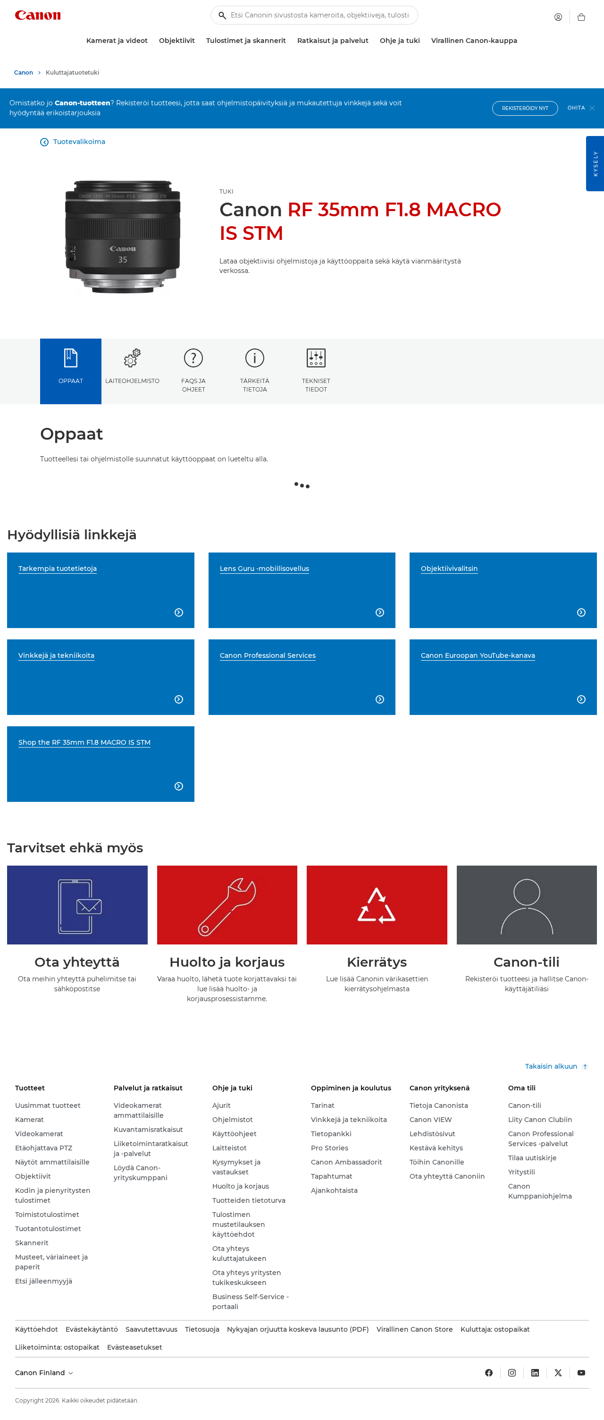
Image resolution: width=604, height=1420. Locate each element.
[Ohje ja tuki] (424, 41)
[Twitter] (558, 1373)
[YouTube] (581, 1373)
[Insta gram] (512, 1373)
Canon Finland (41, 1373)
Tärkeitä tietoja (254, 384)
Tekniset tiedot (316, 384)
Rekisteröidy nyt (525, 108)
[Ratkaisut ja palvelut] (372, 41)
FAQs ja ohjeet (193, 384)
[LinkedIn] (535, 1373)
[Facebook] (489, 1373)
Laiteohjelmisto (132, 380)
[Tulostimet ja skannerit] (290, 41)
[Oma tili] (558, 17)
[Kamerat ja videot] (151, 41)
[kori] (581, 17)
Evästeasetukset (134, 1347)
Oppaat (71, 380)
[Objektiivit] (198, 41)
